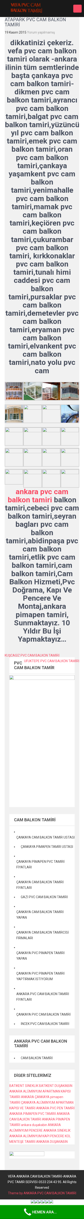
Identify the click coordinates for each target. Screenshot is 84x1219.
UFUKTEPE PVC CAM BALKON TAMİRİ (51, 661)
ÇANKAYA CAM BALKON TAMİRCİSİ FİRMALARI (42, 935)
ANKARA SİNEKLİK (56, 1130)
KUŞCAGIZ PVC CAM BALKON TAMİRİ (32, 655)
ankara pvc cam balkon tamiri (38, 495)
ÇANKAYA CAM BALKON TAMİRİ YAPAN (40, 914)
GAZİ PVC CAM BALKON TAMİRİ (44, 897)
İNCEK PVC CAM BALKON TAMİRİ (45, 1024)
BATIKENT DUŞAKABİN (55, 1086)
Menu (77, 9)
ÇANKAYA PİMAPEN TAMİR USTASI (47, 847)
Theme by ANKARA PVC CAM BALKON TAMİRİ (42, 1193)
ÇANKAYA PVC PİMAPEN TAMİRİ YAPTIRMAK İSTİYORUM (40, 976)
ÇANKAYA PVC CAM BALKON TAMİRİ (43, 1014)
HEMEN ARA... (44, 1212)
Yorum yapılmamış (41, 32)
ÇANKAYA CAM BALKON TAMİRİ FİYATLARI (40, 885)
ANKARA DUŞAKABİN (52, 1142)
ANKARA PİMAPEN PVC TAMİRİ (32, 1114)
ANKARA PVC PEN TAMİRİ (55, 1108)
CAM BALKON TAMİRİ (37, 1058)
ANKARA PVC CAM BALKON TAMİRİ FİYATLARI (42, 996)
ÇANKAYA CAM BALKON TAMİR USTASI (45, 837)
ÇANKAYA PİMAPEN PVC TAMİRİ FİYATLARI (40, 864)
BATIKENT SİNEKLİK (23, 1086)
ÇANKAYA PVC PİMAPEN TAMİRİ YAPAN (40, 955)
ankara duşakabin (34, 1125)
